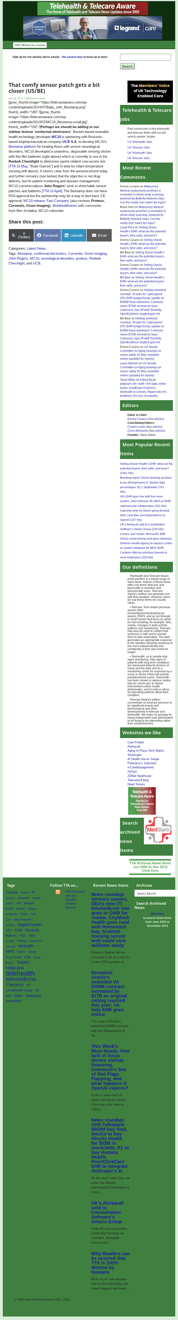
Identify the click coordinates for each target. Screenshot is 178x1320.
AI (33, 892)
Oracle (21, 951)
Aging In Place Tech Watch (145, 750)
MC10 (56, 137)
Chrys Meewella (137, 430)
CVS (8, 919)
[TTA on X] (141, 800)
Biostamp (25, 253)
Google (10, 941)
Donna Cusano (137, 419)
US (37, 990)
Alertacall (133, 746)
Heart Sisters (136, 784)
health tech (36, 941)
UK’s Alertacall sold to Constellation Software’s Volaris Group (107, 1212)
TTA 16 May (19, 166)
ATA (18, 903)
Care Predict (135, 742)
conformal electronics (50, 253)
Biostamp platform (22, 146)
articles (158, 419)
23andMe (12, 892)
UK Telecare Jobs (138, 158)
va (8, 995)
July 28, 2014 (16, 98)
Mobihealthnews (65, 205)
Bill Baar (125, 277)
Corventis (75, 253)
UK (28, 985)
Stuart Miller (127, 379)
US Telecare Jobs (138, 147)
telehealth (20, 973)
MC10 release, (34, 201)
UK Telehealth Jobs (139, 152)
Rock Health (14, 957)
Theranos (15, 984)
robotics (32, 951)
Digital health (30, 924)
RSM (27, 957)
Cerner (20, 908)
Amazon (24, 898)
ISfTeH (132, 771)
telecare (15, 967)
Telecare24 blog (138, 780)
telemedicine (21, 979)
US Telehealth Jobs (139, 142)
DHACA (10, 925)
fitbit (32, 935)
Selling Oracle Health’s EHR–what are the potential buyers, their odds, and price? (143, 231)
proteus (81, 258)
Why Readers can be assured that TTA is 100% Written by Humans (110, 1263)
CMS (33, 914)
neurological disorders (57, 258)
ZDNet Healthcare (139, 776)
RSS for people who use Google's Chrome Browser (75, 899)
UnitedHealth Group (19, 990)
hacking (22, 941)
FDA (23, 935)
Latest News (36, 248)
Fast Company (58, 201)
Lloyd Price (127, 227)
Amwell (36, 898)
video (18, 996)
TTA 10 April (52, 191)
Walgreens (33, 996)
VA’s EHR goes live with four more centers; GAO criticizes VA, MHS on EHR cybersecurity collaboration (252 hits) (145, 501)
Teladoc (23, 962)
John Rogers (18, 258)
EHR (18, 930)
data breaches (23, 919)
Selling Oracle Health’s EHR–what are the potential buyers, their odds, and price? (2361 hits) (146, 468)
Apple (9, 903)
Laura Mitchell (129, 363)
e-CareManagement (140, 767)
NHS (10, 951)
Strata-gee (134, 755)
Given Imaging (96, 253)
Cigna (24, 914)
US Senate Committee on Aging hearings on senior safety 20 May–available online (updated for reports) (140, 353)
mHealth (26, 945)
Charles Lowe (136, 426)
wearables (14, 1001)
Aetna (25, 892)
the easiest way (72, 57)
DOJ (9, 930)
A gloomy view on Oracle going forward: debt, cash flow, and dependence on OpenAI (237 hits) (145, 515)
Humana (11, 946)
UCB (66, 142)
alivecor (10, 898)
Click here (157, 913)
